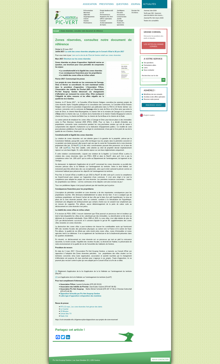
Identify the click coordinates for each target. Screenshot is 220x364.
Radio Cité (64, 316)
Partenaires (88, 23)
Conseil (102, 21)
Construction (121, 17)
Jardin (119, 19)
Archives (135, 13)
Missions (87, 13)
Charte (86, 19)
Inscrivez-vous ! (154, 105)
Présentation (88, 10)
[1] (79, 145)
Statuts (86, 21)
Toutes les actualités (151, 21)
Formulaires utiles (150, 65)
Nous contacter (149, 70)
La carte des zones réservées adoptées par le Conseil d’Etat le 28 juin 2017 (94, 52)
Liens (146, 68)
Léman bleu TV (66, 314)
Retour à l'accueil (66, 17)
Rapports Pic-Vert (106, 17)
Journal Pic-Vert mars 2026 (153, 18)
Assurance (121, 15)
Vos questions (148, 63)
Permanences (105, 15)
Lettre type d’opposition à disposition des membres (80, 296)
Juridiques (121, 10)
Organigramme (89, 17)
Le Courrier (64, 309)
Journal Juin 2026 (150, 10)
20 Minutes (64, 311)
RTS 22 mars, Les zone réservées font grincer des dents (81, 307)
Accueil (56, 31)
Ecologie (120, 21)
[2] (69, 148)
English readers (149, 115)
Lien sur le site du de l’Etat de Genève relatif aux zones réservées (96, 55)
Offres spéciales (106, 19)
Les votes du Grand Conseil (153, 45)
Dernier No (135, 10)
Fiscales (120, 13)
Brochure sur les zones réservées (77, 59)
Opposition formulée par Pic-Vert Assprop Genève (80, 294)
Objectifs (87, 15)
